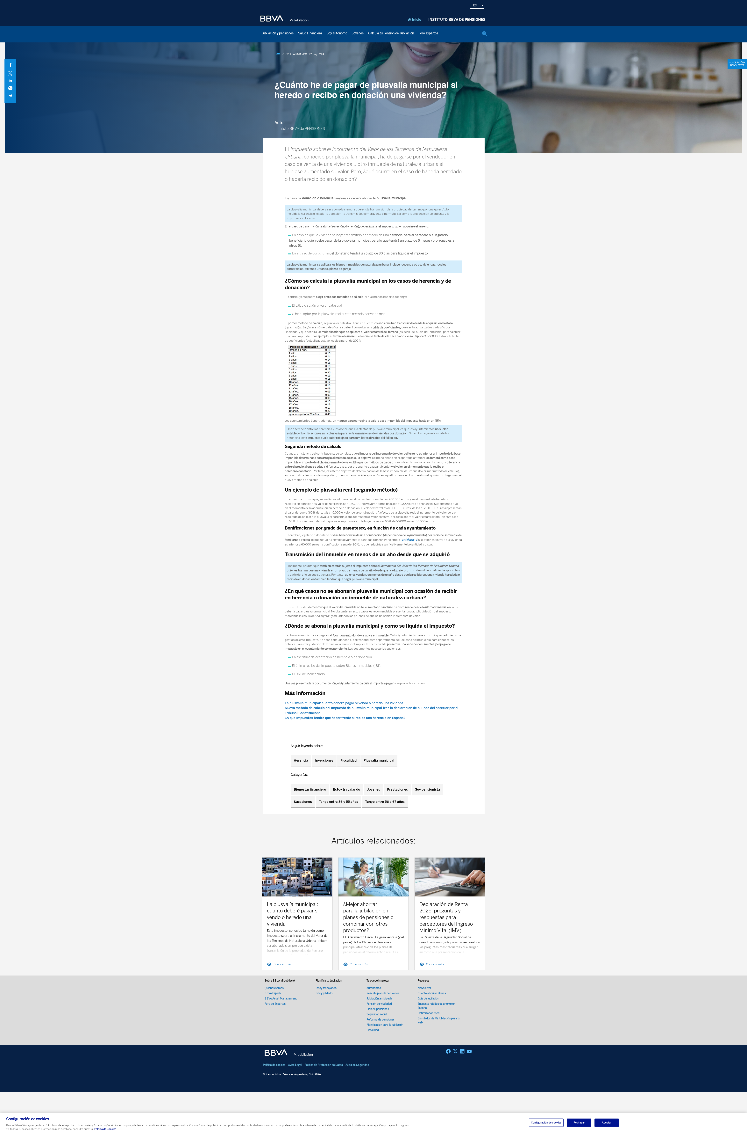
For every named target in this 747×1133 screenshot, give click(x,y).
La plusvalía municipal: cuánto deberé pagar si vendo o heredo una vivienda (344, 703)
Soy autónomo (337, 33)
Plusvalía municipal (379, 760)
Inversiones (324, 760)
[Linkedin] (462, 1051)
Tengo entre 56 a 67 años (385, 802)
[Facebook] (448, 1051)
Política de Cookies (105, 1129)
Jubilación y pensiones (278, 33)
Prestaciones (397, 789)
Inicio (416, 20)
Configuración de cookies (546, 1122)
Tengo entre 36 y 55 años (338, 802)
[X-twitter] (455, 1051)
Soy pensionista (427, 789)
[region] (373, 1123)
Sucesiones (303, 802)
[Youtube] (469, 1051)
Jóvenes (358, 33)
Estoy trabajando (346, 789)
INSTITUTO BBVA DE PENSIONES (456, 20)
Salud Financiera (310, 33)
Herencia (301, 760)
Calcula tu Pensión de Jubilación (391, 33)
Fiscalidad (348, 760)
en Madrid (409, 540)
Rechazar (579, 1122)
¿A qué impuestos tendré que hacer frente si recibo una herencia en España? (345, 718)
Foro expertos (428, 33)
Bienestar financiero (310, 789)
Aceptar (606, 1122)
